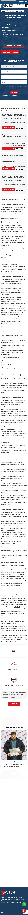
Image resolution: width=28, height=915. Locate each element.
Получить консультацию (10, 52)
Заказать (14, 703)
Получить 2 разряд (8, 127)
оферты (23, 86)
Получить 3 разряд (8, 148)
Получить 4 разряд (8, 168)
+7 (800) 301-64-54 (22, 1)
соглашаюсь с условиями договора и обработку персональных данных (15, 87)
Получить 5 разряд (8, 189)
